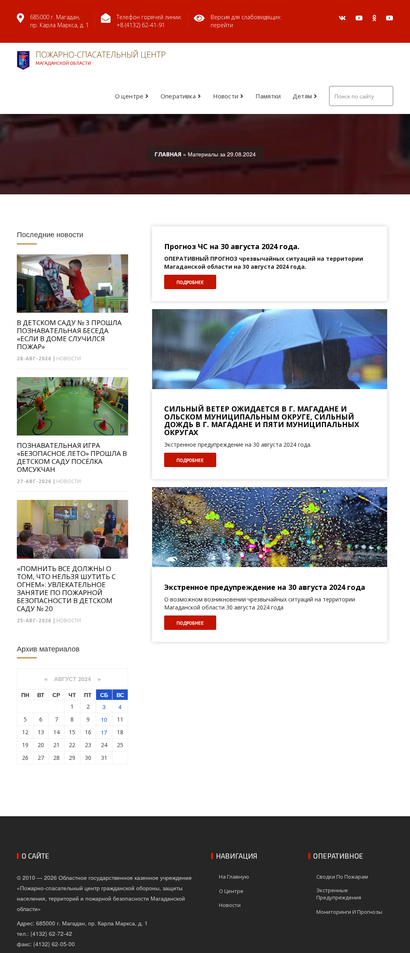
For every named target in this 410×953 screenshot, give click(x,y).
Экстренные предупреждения (338, 894)
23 (88, 745)
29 (72, 757)
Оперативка (178, 96)
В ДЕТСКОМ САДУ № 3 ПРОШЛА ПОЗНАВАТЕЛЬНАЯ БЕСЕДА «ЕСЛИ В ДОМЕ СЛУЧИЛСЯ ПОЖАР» (69, 335)
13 (41, 732)
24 (104, 745)
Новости (225, 96)
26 (25, 757)
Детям (302, 96)
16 (88, 732)
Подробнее (190, 282)
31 (104, 757)
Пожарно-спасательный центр (101, 57)
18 (120, 732)
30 (88, 757)
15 (72, 732)
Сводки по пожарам (342, 876)
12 (25, 732)
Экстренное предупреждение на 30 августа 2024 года (264, 587)
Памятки (268, 96)
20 (41, 745)
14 (56, 732)
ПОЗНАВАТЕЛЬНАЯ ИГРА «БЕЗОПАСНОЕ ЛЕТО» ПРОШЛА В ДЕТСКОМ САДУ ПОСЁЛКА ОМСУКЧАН (72, 458)
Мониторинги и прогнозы (349, 911)
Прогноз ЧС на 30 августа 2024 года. (231, 247)
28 (56, 757)
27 (41, 757)
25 (120, 745)
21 (56, 745)
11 (120, 719)
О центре (129, 96)
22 (72, 745)
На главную (234, 876)
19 (25, 745)
